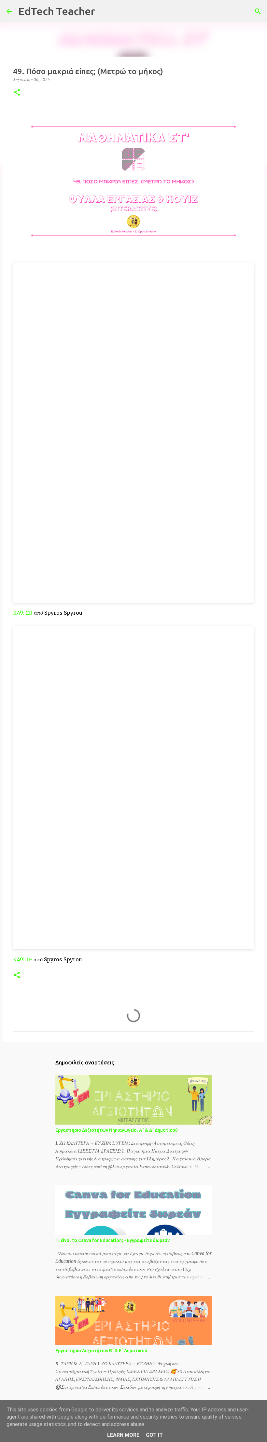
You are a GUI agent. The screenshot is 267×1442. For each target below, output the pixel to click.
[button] (17, 92)
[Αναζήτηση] (104, 11)
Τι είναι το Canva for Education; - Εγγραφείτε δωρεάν (112, 1240)
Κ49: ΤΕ (22, 959)
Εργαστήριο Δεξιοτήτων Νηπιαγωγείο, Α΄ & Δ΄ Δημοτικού (116, 1130)
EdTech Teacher (56, 11)
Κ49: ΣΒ (23, 612)
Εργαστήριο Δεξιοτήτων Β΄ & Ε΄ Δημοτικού (101, 1350)
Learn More (123, 1435)
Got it (154, 1435)
